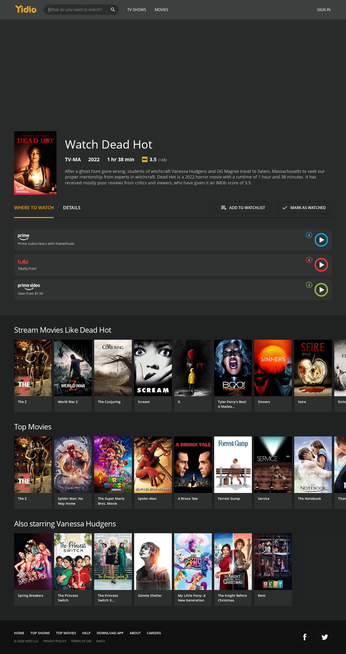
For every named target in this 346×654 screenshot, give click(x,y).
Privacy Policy (54, 641)
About (135, 633)
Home (19, 633)
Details (71, 207)
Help (86, 633)
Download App (110, 633)
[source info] (308, 235)
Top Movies (66, 633)
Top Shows (40, 633)
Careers (154, 633)
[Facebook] (305, 637)
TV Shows (136, 9)
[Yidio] (26, 10)
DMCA (100, 641)
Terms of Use (81, 641)
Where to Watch (34, 207)
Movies (161, 9)
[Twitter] (324, 637)
